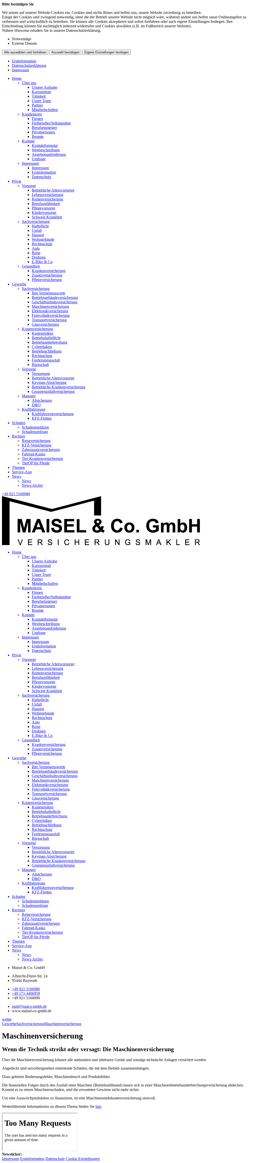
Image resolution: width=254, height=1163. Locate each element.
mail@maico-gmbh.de (29, 1006)
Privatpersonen (43, 132)
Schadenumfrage (35, 432)
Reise (36, 253)
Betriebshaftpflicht (46, 338)
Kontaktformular (45, 145)
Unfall (37, 230)
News (16, 476)
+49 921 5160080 (26, 989)
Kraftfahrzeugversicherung (53, 414)
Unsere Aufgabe (44, 87)
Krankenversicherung (48, 271)
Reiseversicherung (36, 441)
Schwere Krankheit (47, 217)
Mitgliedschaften (45, 110)
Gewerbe (19, 284)
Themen (18, 467)
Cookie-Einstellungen (83, 1159)
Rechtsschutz (42, 244)
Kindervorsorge (44, 212)
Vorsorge (29, 186)
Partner (37, 105)
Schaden (18, 423)
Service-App (22, 472)
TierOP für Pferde (36, 463)
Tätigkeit (39, 96)
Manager (29, 396)
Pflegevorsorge (43, 208)
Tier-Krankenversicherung (42, 458)
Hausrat (38, 235)
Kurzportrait (41, 92)
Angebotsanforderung (49, 154)
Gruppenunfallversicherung (53, 391)
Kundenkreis (32, 114)
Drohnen (39, 257)
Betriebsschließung (47, 351)
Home (17, 78)
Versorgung (41, 373)
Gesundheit (31, 266)
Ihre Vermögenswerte (48, 293)
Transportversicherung (49, 320)
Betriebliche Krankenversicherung (58, 387)
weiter (7, 1019)
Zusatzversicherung (47, 275)
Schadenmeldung (35, 427)
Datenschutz (41, 177)
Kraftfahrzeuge (33, 409)
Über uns (29, 83)
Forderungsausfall (46, 360)
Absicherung (42, 400)
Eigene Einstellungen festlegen (106, 52)
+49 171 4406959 (26, 993)
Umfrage (39, 159)
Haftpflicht (40, 226)
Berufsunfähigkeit (46, 203)
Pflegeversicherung (47, 280)
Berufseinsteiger (44, 127)
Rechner (18, 436)
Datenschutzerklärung (29, 65)
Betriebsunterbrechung (49, 342)
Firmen (37, 119)
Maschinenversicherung (50, 306)
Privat (16, 181)
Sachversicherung (36, 221)
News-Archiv (32, 485)
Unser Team (41, 101)
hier (98, 1106)
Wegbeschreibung (46, 150)
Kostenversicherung (37, 329)
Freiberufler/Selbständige (51, 123)
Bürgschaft (40, 364)
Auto (36, 248)
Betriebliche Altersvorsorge (53, 190)
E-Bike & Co (42, 262)
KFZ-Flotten (42, 418)
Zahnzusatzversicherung (41, 449)
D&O (36, 405)
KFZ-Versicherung (36, 445)
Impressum (20, 70)
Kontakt (28, 141)
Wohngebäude (43, 239)
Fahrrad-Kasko (33, 454)
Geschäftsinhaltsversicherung (54, 302)
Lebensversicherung (47, 195)
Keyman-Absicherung (49, 382)
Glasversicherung (45, 324)
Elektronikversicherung (50, 311)
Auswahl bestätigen (65, 52)
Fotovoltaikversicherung (51, 315)
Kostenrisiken (42, 333)
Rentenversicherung (47, 199)
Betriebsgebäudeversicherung (55, 297)
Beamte (38, 136)
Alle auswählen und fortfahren (25, 52)
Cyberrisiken (42, 347)
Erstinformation (24, 61)
